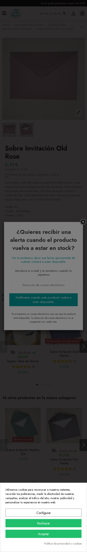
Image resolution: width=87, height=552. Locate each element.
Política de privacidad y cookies (63, 544)
